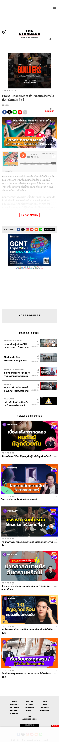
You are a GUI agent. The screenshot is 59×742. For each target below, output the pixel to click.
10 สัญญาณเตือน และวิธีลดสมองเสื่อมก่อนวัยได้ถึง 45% (27, 631)
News (14, 701)
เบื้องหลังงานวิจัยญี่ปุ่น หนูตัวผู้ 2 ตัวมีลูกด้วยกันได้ (26, 456)
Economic (9, 340)
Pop (45, 701)
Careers (29, 707)
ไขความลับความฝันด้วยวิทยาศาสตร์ (19, 499)
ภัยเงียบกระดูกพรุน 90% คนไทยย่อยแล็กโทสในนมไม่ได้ (26, 675)
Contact (44, 710)
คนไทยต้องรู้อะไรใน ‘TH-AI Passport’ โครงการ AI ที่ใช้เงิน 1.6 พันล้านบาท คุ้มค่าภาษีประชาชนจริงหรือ (16, 346)
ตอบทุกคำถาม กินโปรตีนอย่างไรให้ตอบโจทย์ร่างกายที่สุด (27, 543)
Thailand (18, 369)
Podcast (14, 704)
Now (45, 704)
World (7, 369)
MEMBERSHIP (49, 229)
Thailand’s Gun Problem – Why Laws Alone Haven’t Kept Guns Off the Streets (15, 359)
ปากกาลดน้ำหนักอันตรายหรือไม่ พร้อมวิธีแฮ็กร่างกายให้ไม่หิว (25, 587)
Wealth (29, 701)
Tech (19, 340)
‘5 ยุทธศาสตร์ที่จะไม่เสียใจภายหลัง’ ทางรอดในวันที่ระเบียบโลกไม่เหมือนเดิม (17, 374)
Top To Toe (8, 90)
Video (29, 704)
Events (45, 707)
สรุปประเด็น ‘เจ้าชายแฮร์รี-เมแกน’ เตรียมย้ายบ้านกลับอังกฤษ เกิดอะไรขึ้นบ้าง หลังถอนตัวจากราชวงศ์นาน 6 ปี (16, 389)
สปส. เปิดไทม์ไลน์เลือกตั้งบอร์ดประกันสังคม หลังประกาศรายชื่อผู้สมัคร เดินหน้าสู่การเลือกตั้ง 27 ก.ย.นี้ (17, 404)
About (29, 710)
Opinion (14, 707)
